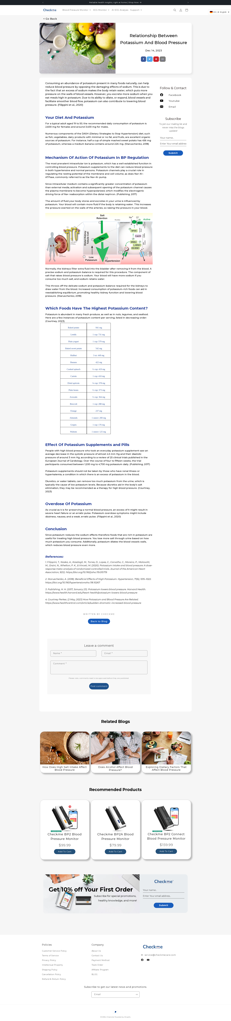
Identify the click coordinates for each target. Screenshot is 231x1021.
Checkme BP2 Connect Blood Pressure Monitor (166, 836)
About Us (96, 951)
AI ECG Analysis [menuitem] (120, 10)
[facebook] (143, 59)
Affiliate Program (100, 970)
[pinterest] (156, 59)
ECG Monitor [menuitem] (100, 10)
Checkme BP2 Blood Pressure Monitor (65, 836)
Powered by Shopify (123, 1017)
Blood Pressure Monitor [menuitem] (75, 10)
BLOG (95, 974)
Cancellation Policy (51, 974)
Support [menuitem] (134, 10)
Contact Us (97, 955)
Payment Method (100, 960)
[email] (163, 59)
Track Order (97, 965)
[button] (175, 10)
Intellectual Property (52, 965)
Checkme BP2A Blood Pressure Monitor (115, 836)
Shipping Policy (49, 970)
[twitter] (150, 59)
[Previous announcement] (43, 2)
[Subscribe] (136, 994)
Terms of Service (50, 955)
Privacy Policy (49, 960)
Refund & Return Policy (54, 979)
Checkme (110, 1017)
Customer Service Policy (54, 951)
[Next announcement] (188, 2)
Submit (173, 153)
